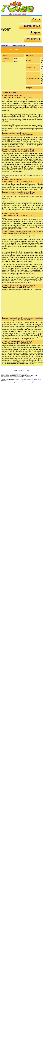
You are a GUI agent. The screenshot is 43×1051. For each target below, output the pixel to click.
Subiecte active (30, 25)
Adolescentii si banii (15, 95)
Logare (35, 32)
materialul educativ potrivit (17, 133)
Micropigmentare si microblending (20, 341)
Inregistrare (33, 38)
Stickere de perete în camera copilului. (21, 285)
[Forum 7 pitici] (17, 14)
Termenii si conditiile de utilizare (32, 379)
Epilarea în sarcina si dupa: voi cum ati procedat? (25, 231)
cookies (18, 378)
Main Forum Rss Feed (21, 370)
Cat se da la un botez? (16, 180)
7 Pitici (10, 374)
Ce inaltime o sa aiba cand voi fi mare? (21, 192)
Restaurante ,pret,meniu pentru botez (21, 149)
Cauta (36, 19)
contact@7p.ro (32, 382)
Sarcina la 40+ (13, 213)
